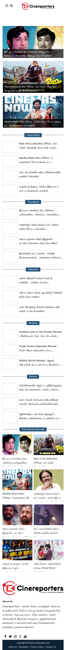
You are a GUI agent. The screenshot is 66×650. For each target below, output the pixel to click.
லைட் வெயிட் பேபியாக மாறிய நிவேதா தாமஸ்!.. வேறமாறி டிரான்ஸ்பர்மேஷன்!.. (39, 401)
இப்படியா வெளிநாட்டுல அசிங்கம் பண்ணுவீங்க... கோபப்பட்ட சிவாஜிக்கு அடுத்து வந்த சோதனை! (38, 213)
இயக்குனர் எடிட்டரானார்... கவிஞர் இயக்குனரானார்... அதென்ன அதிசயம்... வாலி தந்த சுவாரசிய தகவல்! (40, 256)
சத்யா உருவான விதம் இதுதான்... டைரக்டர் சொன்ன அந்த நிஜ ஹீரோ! (38, 241)
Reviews (33, 323)
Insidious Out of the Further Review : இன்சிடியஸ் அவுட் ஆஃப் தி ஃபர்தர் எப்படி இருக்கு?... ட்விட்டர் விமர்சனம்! (40, 334)
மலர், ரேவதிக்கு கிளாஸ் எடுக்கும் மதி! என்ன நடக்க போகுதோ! (39, 309)
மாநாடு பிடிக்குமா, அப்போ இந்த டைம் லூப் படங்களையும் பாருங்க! (39, 188)
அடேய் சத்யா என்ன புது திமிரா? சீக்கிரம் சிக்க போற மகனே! (40, 294)
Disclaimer (23, 647)
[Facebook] (5, 636)
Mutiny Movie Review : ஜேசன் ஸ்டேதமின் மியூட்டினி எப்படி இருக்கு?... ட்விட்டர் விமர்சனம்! (39, 363)
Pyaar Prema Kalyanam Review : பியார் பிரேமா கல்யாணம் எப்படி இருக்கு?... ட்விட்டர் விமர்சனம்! (38, 348)
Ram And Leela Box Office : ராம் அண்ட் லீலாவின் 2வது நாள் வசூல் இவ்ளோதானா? (38, 146)
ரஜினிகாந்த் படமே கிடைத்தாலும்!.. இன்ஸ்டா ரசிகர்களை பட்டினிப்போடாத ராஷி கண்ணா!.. (39, 416)
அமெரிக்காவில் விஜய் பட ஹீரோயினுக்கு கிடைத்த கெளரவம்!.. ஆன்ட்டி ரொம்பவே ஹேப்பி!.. (40, 388)
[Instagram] (15, 636)
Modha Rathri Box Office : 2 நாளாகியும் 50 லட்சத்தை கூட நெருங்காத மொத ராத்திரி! (36, 160)
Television (33, 269)
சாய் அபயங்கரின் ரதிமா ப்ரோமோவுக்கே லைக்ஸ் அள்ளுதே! (40, 174)
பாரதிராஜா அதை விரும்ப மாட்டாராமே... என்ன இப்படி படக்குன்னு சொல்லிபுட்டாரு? (39, 227)
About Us (7, 601)
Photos (33, 376)
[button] (6, 6)
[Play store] (20, 636)
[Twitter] (10, 636)
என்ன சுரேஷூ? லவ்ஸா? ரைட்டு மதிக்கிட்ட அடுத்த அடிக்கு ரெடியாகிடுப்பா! (35, 280)
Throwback (33, 201)
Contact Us (51, 647)
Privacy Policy (37, 647)
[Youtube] (25, 636)
